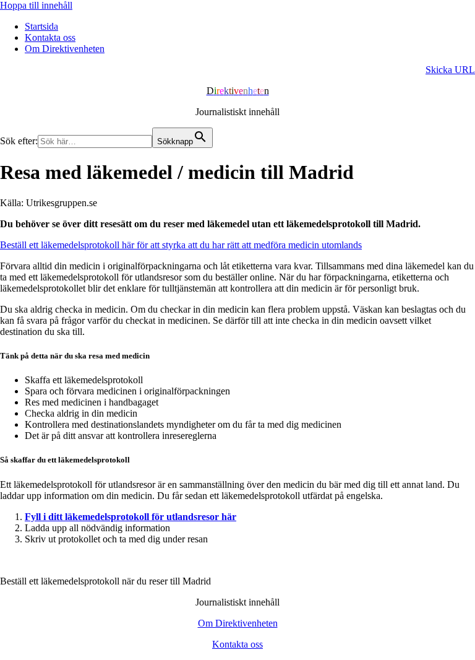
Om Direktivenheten (65, 48)
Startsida (41, 26)
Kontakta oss (50, 37)
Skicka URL (450, 69)
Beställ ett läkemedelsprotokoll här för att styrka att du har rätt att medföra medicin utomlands (181, 245)
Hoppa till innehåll (36, 5)
